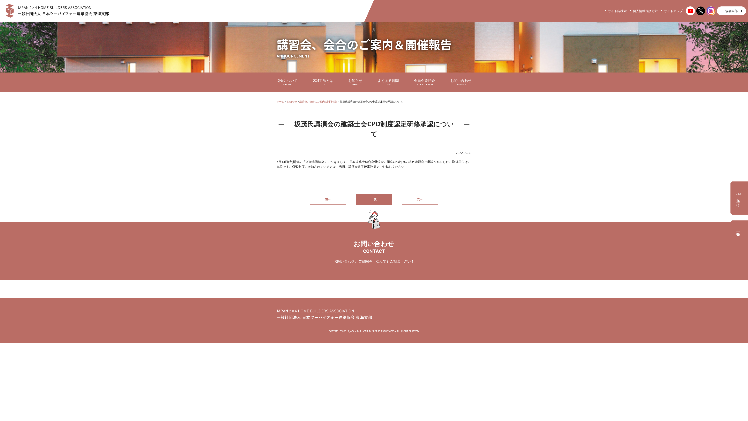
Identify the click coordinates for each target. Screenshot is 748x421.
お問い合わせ (460, 82)
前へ (328, 199)
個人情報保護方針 (645, 11)
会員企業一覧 (739, 230)
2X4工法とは (323, 82)
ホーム (280, 101)
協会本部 (731, 11)
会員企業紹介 (424, 82)
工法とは (738, 198)
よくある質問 (388, 82)
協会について (287, 82)
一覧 (374, 199)
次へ (420, 199)
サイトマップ (673, 11)
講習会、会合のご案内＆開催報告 (318, 101)
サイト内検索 (617, 11)
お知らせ (355, 82)
